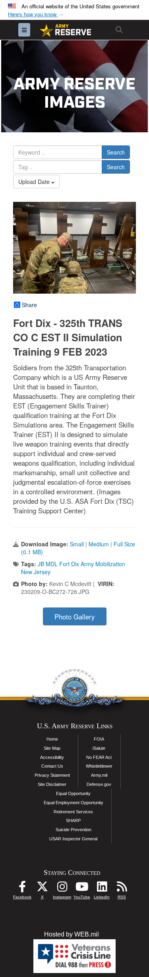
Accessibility (52, 757)
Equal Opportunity (73, 793)
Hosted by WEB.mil (71, 934)
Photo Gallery (74, 616)
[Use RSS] (122, 888)
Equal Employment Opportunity (73, 802)
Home (52, 739)
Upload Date (34, 182)
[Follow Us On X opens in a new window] (42, 888)
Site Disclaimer (52, 784)
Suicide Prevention (73, 829)
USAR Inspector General (73, 838)
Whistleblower (99, 766)
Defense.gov (99, 784)
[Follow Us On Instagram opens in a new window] (62, 888)
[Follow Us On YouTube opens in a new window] (82, 888)
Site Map (52, 748)
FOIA (99, 739)
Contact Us (52, 766)
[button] (36, 14)
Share (29, 305)
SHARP (73, 820)
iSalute (99, 748)
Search (116, 152)
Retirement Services (73, 811)
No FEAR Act (99, 757)
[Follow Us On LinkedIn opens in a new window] (102, 888)
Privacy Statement (52, 775)
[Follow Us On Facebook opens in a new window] (22, 888)
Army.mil (99, 775)
